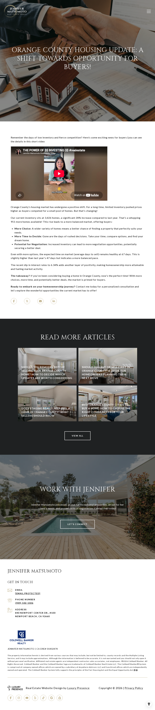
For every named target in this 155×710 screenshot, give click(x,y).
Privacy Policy (134, 688)
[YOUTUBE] (27, 698)
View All (77, 435)
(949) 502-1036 (24, 603)
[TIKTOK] (43, 698)
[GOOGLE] (51, 698)
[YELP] (35, 698)
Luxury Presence (78, 688)
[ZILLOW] (60, 698)
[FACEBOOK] (11, 698)
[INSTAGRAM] (19, 698)
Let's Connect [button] (77, 524)
